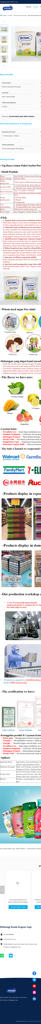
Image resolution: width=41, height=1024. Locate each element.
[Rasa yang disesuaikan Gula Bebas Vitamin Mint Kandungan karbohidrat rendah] (18, 883)
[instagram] (34, 992)
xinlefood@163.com (9, 939)
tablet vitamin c (21, 848)
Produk (35, 7)
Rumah (28, 7)
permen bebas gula (9, 848)
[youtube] (34, 986)
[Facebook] (34, 973)
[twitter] (34, 979)
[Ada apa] (4, 957)
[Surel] (13, 957)
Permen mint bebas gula (20, 15)
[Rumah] (7, 8)
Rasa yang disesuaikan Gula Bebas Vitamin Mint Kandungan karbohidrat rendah (18, 902)
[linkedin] (34, 999)
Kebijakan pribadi (21, 1021)
